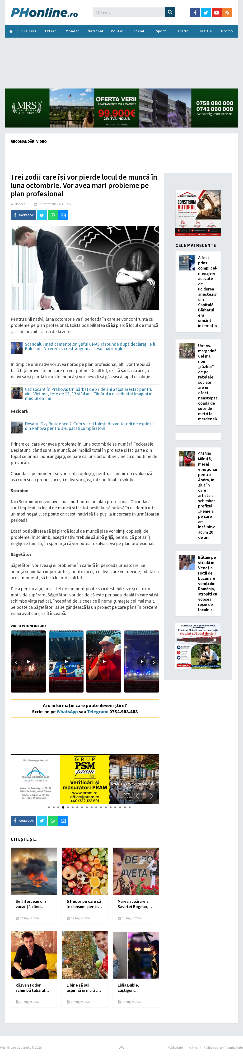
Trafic (183, 31)
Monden (73, 31)
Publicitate (175, 1047)
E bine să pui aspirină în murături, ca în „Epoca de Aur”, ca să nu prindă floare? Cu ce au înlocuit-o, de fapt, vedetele (85, 988)
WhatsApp (67, 711)
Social (138, 31)
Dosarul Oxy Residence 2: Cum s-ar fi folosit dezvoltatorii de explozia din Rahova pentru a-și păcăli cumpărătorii (89, 426)
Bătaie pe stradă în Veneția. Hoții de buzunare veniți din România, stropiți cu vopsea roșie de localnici (207, 583)
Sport (161, 31)
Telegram (97, 711)
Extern (51, 31)
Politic (117, 31)
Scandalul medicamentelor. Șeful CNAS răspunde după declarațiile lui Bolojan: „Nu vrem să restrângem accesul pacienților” (91, 346)
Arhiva (193, 1047)
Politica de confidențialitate (223, 1047)
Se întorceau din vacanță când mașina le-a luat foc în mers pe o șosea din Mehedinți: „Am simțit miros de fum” (34, 904)
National (95, 31)
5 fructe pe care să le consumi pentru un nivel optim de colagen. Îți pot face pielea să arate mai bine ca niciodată (84, 904)
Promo (227, 31)
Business (28, 31)
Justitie (205, 31)
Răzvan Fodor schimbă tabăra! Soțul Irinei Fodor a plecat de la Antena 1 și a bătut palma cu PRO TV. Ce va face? (33, 988)
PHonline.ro (11, 31)
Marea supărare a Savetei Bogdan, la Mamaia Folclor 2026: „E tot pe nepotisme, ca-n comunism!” (135, 904)
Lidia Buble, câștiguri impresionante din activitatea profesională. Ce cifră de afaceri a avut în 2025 (134, 988)
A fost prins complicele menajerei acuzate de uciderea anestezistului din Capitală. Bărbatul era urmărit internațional (211, 291)
